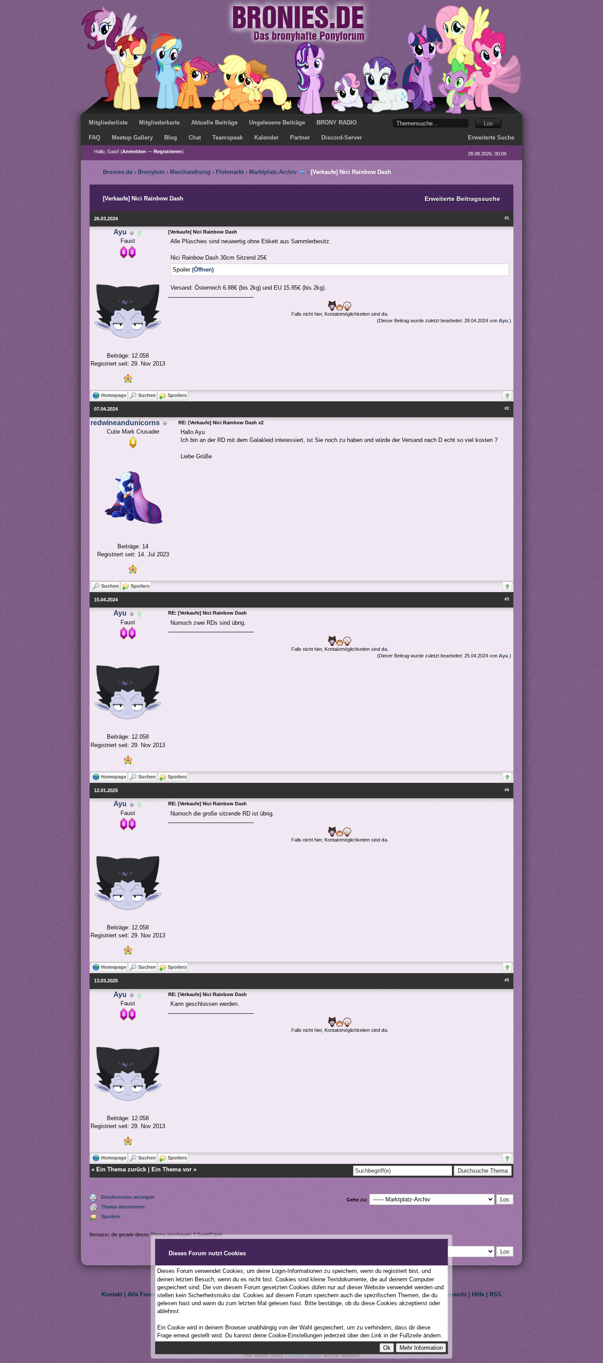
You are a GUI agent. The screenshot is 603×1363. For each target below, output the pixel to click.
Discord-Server (341, 137)
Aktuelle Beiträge (214, 122)
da (384, 314)
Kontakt (112, 1294)
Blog (170, 137)
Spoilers (110, 1216)
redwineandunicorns (125, 423)
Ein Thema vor (171, 1169)
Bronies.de (117, 172)
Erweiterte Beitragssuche (462, 198)
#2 (507, 408)
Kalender (266, 137)
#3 (507, 599)
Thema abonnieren (123, 1206)
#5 (507, 980)
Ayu (120, 232)
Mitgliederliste (108, 122)
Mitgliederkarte (159, 122)
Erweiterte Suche (491, 137)
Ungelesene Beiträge (277, 122)
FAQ (94, 137)
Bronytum (151, 172)
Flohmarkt (230, 172)
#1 (507, 218)
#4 (507, 790)
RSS (495, 1294)
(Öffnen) (203, 269)
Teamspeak (227, 137)
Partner (300, 137)
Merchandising (190, 172)
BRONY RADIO (337, 122)
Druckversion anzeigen (128, 1197)
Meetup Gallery (132, 137)
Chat (194, 137)
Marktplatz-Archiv (273, 172)
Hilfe (478, 1294)
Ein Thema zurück (121, 1169)
